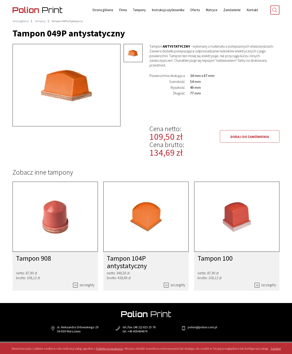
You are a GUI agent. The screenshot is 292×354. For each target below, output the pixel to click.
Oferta (195, 10)
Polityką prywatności (109, 348)
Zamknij (276, 348)
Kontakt (252, 10)
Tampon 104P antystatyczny (127, 262)
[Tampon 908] (55, 217)
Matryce (211, 10)
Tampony (139, 10)
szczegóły (86, 285)
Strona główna (102, 10)
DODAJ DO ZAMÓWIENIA (249, 136)
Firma (123, 10)
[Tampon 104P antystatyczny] (146, 217)
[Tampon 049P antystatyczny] (66, 85)
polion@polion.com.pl (202, 327)
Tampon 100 (215, 258)
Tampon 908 (33, 258)
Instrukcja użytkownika (168, 10)
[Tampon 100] (236, 217)
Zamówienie (232, 10)
